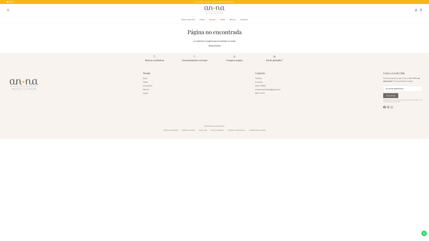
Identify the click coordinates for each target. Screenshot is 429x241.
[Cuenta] (415, 10)
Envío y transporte (217, 130)
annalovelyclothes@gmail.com (268, 89)
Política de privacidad (170, 130)
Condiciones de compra (257, 130)
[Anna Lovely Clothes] (214, 10)
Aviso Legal (203, 130)
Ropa (145, 78)
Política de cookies (188, 130)
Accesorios (147, 86)
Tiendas (258, 78)
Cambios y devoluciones (236, 130)
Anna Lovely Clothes (217, 126)
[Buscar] (8, 10)
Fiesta (202, 19)
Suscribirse (390, 96)
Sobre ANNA (260, 86)
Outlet (222, 19)
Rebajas (212, 19)
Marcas (232, 19)
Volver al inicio (214, 46)
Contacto (244, 19)
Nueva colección (188, 19)
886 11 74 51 (260, 93)
